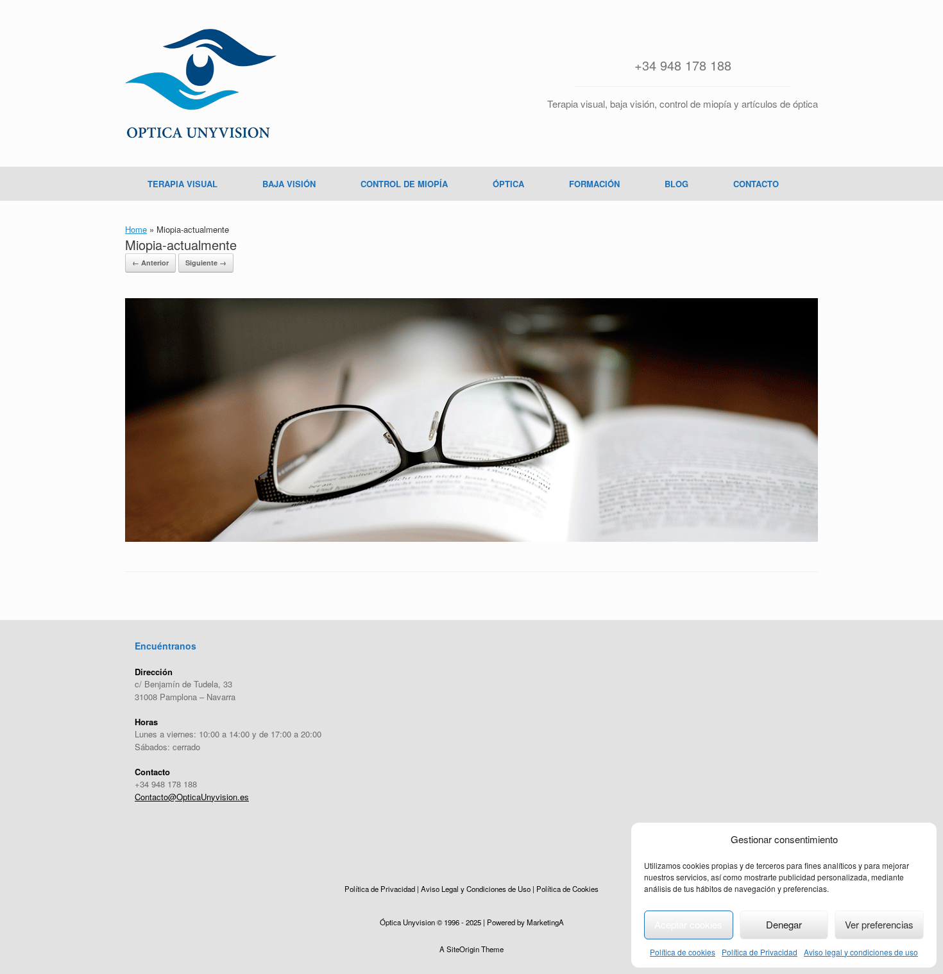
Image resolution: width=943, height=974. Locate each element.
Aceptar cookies (688, 924)
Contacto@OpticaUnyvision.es (192, 797)
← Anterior (150, 262)
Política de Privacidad (759, 951)
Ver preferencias (879, 924)
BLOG (676, 184)
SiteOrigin (462, 949)
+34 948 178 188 (682, 65)
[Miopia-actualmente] (471, 538)
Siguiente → (205, 262)
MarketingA (545, 922)
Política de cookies (682, 951)
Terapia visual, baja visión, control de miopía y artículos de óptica (682, 103)
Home (136, 229)
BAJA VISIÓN (289, 184)
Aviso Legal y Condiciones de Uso (476, 889)
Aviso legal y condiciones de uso (861, 951)
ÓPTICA (508, 184)
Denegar (784, 924)
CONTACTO (756, 184)
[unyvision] (200, 83)
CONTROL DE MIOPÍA (404, 184)
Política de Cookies (567, 889)
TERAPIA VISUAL (182, 184)
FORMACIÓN (594, 184)
